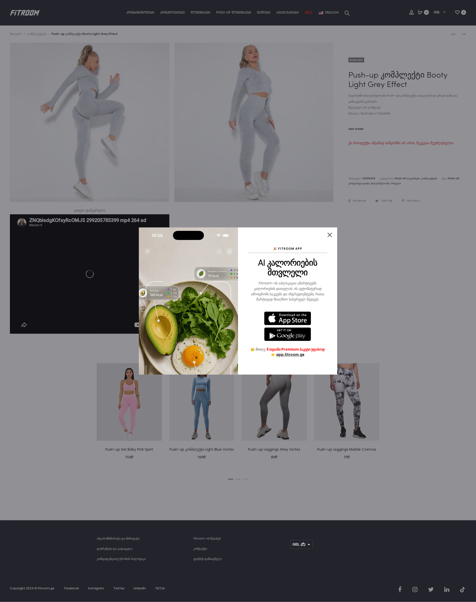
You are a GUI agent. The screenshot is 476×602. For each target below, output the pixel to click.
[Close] (329, 234)
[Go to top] (468, 548)
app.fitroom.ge (290, 354)
